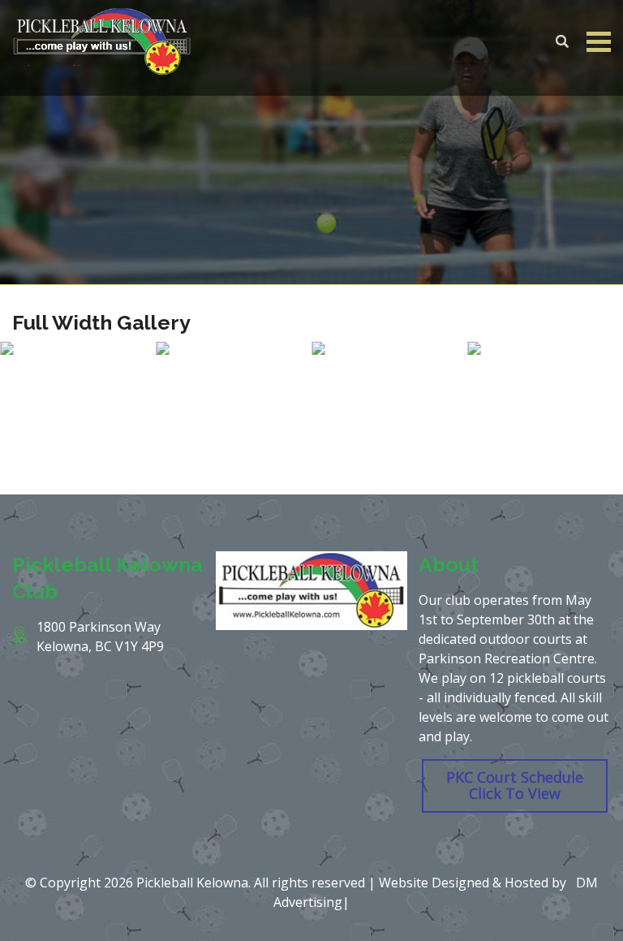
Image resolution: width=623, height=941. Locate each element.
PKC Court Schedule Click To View (514, 785)
